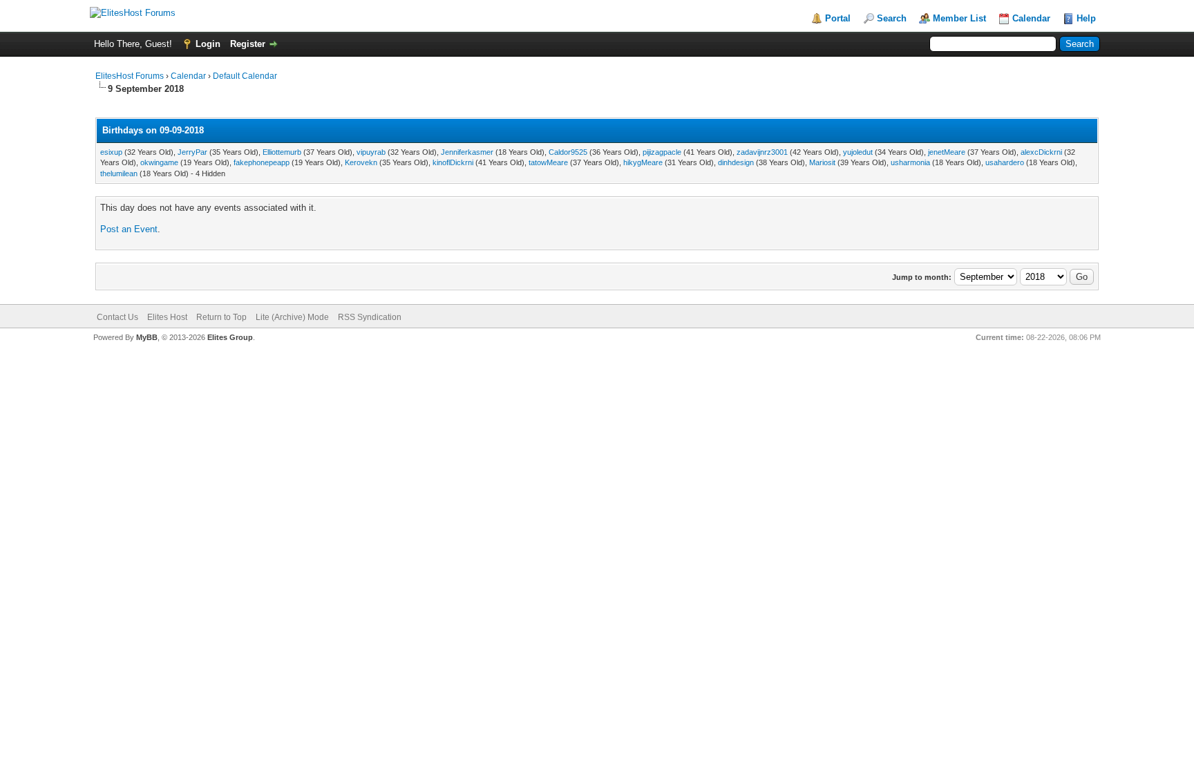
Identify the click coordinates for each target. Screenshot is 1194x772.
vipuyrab (371, 152)
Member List (959, 18)
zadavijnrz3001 (762, 152)
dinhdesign (736, 162)
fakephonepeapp (262, 162)
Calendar (1031, 18)
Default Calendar (245, 76)
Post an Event (129, 229)
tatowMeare (548, 162)
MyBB (147, 337)
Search (892, 18)
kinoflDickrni (453, 162)
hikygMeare (643, 162)
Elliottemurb (282, 152)
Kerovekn (361, 162)
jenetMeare (946, 152)
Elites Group (230, 337)
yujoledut (858, 152)
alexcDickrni (1041, 152)
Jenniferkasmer (467, 152)
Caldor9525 (568, 152)
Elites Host (167, 317)
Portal (838, 18)
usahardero (1004, 162)
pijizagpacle (662, 152)
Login (208, 44)
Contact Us (117, 317)
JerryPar (192, 152)
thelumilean (119, 173)
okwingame (159, 162)
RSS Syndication (369, 317)
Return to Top (221, 317)
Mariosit (822, 162)
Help (1086, 18)
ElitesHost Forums (129, 76)
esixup (111, 152)
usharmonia (910, 162)
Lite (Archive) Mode (292, 317)
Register (247, 44)
